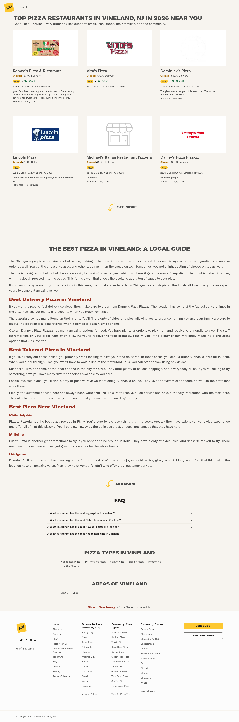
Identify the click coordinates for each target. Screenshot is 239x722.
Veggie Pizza (117, 642)
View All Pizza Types (121, 694)
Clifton (85, 666)
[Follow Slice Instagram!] (35, 640)
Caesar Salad (148, 629)
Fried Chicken (148, 658)
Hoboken (86, 651)
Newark (86, 637)
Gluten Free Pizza (120, 656)
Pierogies (145, 668)
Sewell (85, 676)
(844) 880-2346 (25, 648)
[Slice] (9, 7)
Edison (85, 661)
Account (57, 666)
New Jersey (107, 607)
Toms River (87, 642)
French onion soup (150, 653)
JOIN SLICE (203, 625)
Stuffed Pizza (118, 681)
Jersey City (87, 632)
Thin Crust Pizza (119, 676)
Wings (144, 682)
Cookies (145, 648)
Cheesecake (147, 634)
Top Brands (59, 656)
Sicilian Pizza (118, 637)
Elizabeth (87, 647)
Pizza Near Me (60, 643)
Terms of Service (61, 676)
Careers (57, 634)
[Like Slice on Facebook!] (17, 640)
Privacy (56, 671)
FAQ (55, 661)
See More (127, 207)
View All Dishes (149, 690)
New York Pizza (119, 632)
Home (56, 624)
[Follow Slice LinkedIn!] (30, 640)
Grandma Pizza (119, 671)
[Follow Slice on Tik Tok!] (26, 640)
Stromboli (146, 677)
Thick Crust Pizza (120, 686)
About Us (57, 629)
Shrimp (144, 673)
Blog (55, 638)
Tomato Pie (117, 666)
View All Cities (89, 694)
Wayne (85, 681)
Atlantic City (88, 656)
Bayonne (86, 686)
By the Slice (117, 651)
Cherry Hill (87, 671)
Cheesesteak (147, 643)
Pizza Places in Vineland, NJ (135, 607)
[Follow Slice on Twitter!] (21, 640)
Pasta (144, 663)
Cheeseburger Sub (150, 638)
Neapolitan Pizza (120, 661)
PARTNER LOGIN (203, 635)
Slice (91, 607)
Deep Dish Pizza (119, 647)
